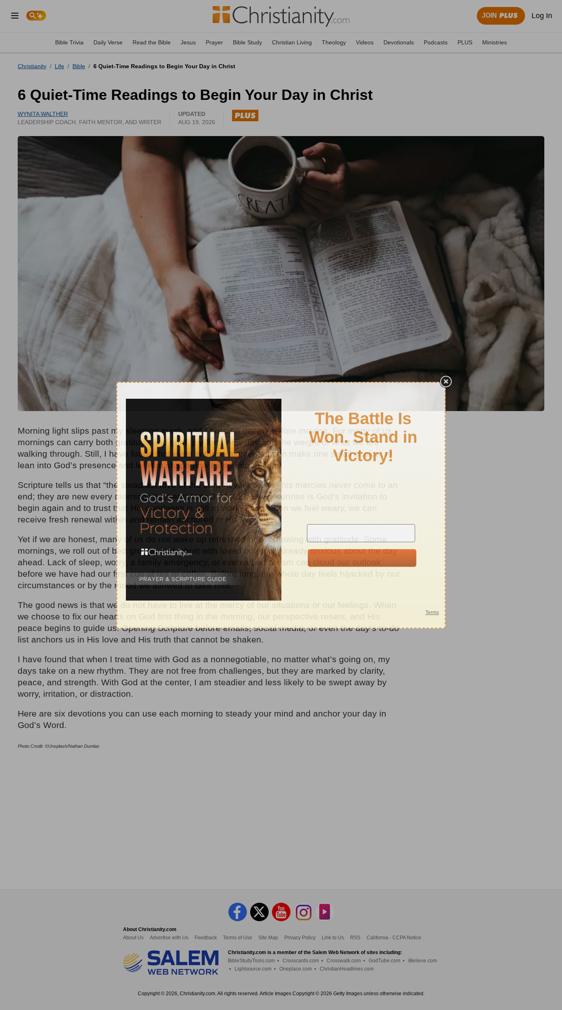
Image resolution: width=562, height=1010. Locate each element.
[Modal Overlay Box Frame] (281, 505)
